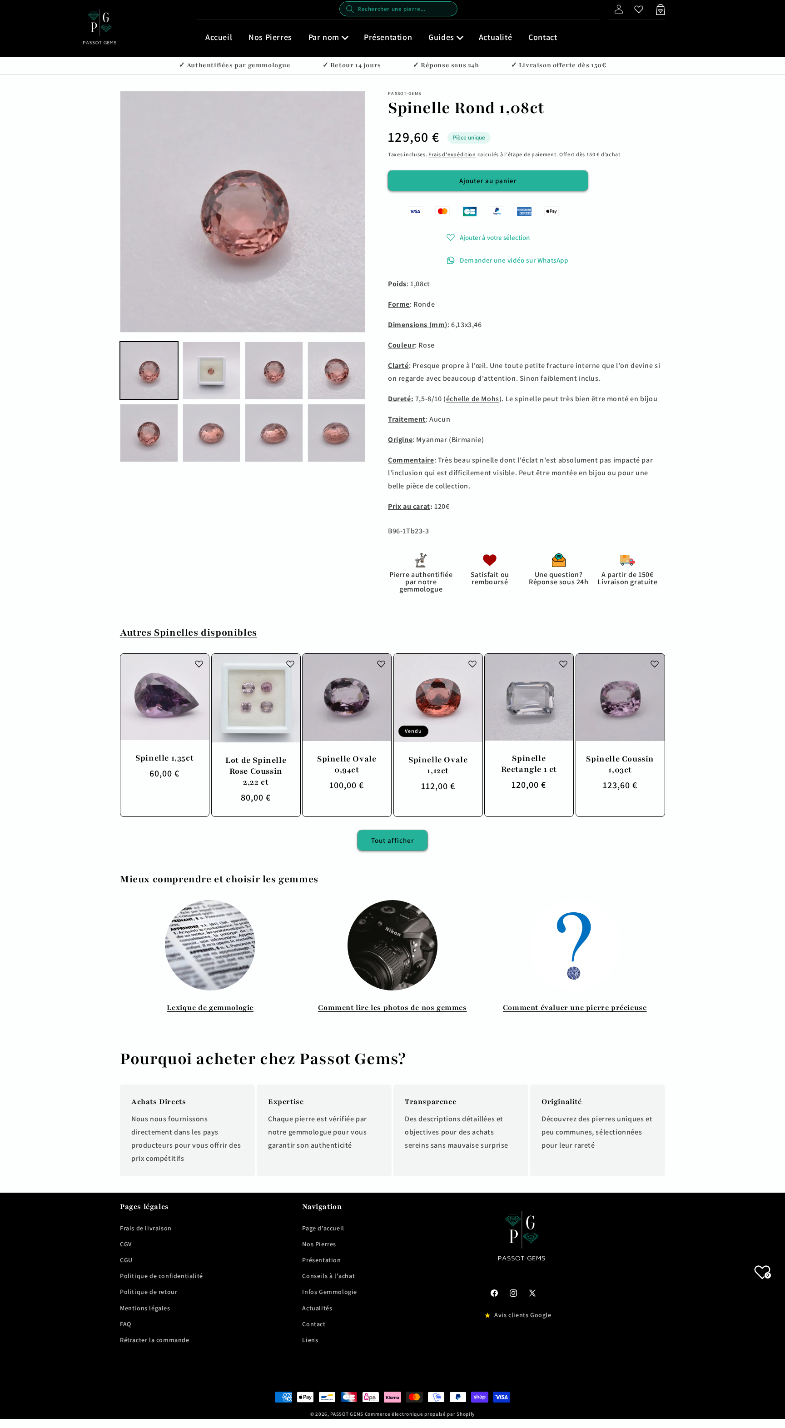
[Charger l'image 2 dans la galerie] (212, 371)
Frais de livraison (146, 1228)
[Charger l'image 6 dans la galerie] (212, 433)
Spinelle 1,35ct (164, 757)
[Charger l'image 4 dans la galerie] (337, 371)
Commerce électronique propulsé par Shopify (420, 1414)
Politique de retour (148, 1292)
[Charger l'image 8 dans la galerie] (337, 433)
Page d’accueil (323, 1228)
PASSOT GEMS (346, 1414)
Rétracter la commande (154, 1340)
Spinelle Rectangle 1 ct (529, 764)
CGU (126, 1260)
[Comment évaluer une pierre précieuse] (575, 945)
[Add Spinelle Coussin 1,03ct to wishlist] (654, 663)
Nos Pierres (319, 1244)
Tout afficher (392, 840)
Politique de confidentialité (161, 1276)
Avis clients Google (522, 1315)
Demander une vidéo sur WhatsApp (514, 260)
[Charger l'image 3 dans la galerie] (274, 371)
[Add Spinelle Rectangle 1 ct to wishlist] (563, 663)
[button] (328, 37)
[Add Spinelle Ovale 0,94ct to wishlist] (381, 663)
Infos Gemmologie (329, 1292)
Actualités (317, 1308)
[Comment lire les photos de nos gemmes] (393, 945)
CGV (126, 1244)
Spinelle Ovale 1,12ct (437, 765)
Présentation (321, 1260)
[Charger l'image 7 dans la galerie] (274, 433)
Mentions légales (145, 1308)
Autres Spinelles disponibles (188, 632)
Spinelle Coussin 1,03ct (620, 764)
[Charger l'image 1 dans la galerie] (149, 371)
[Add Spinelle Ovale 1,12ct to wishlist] (472, 663)
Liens (310, 1340)
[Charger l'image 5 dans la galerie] (149, 433)
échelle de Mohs (472, 398)
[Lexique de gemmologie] (210, 945)
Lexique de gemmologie (210, 1008)
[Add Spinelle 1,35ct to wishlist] (199, 663)
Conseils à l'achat (328, 1276)
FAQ (125, 1324)
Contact (313, 1324)
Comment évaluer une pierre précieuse (575, 1008)
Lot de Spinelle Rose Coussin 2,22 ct (255, 770)
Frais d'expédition (452, 154)
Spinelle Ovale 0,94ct (346, 764)
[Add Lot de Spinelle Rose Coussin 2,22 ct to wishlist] (289, 663)
